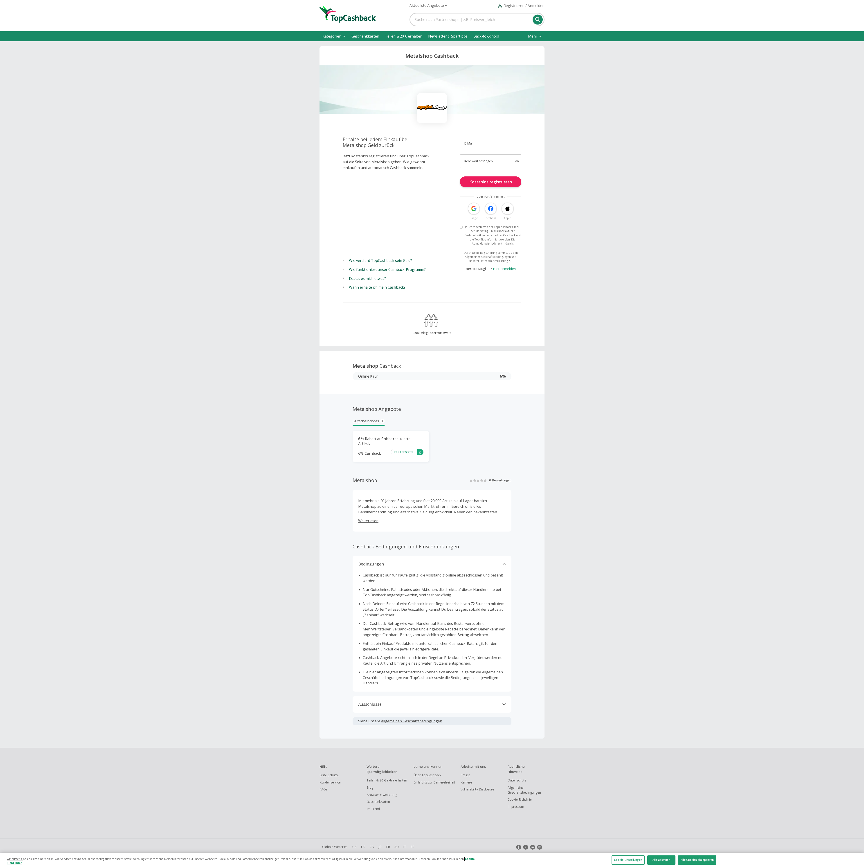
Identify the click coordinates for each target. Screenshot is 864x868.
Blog (370, 787)
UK (354, 847)
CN (372, 847)
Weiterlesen (368, 520)
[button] (428, 5)
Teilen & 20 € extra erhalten (387, 780)
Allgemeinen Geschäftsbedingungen (488, 257)
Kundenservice (330, 782)
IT (404, 847)
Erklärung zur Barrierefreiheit (434, 782)
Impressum (516, 806)
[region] (432, 860)
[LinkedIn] (532, 847)
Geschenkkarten (365, 36)
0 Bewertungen (500, 480)
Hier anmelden (504, 268)
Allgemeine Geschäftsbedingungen (524, 790)
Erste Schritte (329, 775)
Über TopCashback (427, 775)
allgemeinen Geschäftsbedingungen (411, 721)
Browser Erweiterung (382, 794)
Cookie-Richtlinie (520, 799)
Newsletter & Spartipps (448, 36)
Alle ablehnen (661, 860)
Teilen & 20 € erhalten (403, 36)
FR (388, 847)
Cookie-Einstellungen (628, 860)
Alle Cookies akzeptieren (697, 860)
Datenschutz (517, 780)
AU (396, 847)
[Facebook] (518, 847)
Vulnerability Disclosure (477, 789)
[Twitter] (525, 847)
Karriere (466, 782)
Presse (465, 775)
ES (412, 847)
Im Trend (373, 809)
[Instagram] (539, 847)
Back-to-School (486, 36)
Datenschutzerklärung (494, 261)
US (363, 847)
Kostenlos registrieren (490, 182)
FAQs (323, 789)
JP (380, 847)
